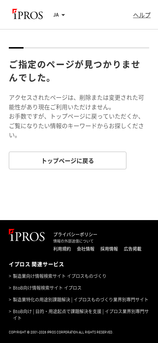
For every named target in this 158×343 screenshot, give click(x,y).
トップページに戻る (67, 160)
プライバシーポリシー (75, 234)
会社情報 (85, 248)
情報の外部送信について (73, 241)
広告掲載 (132, 248)
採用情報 (109, 248)
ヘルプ (142, 14)
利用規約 (62, 248)
